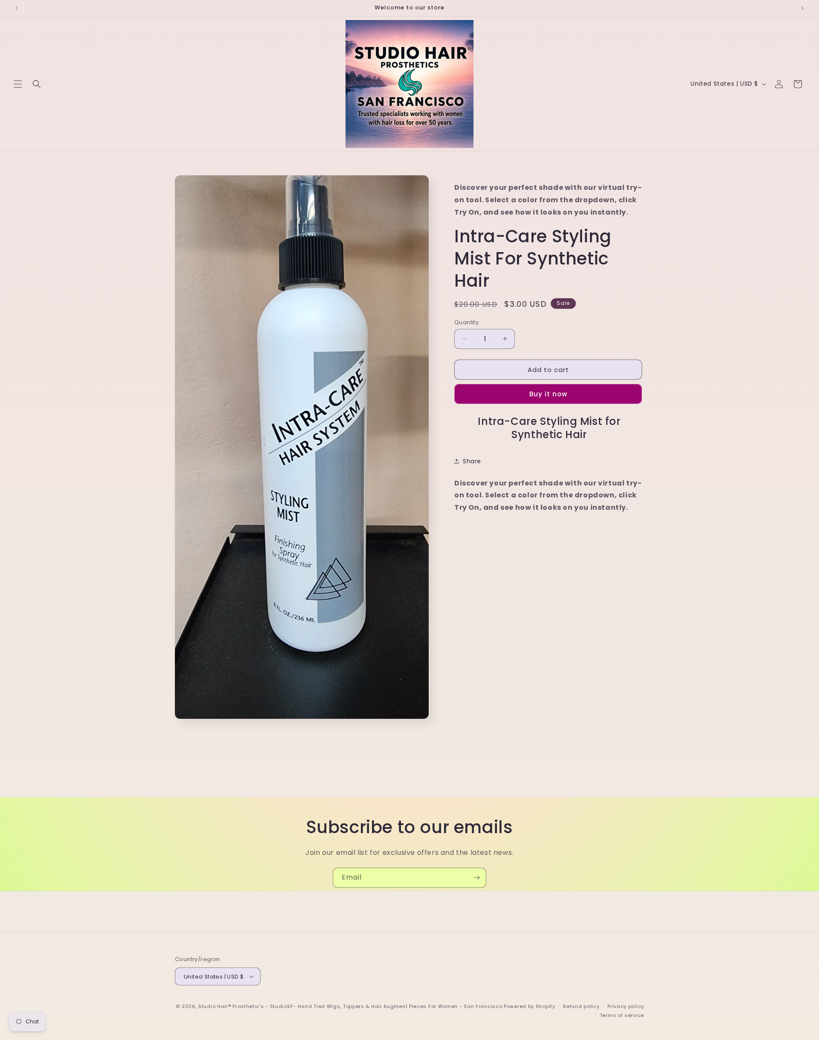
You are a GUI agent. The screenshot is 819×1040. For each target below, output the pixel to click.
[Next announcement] (802, 8)
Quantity (466, 322)
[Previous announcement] (16, 8)
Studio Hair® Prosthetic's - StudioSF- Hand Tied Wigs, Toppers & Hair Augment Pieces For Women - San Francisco (350, 1006)
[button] (18, 84)
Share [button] (472, 461)
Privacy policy (625, 1006)
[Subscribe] (476, 878)
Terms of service (622, 1015)
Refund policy (581, 1006)
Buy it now (548, 393)
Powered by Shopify (529, 1006)
